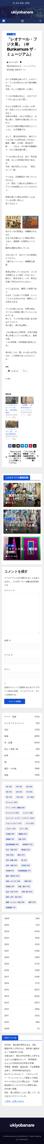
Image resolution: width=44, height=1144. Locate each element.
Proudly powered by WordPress (15, 1136)
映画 (6, 736)
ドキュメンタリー (13, 823)
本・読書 (8, 742)
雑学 (32, 902)
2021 (6, 951)
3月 (29, 787)
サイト (7, 669)
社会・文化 (12, 892)
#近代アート (20, 69)
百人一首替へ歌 (11, 749)
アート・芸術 (11, 34)
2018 (6, 970)
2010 (6, 1022)
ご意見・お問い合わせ (14, 1101)
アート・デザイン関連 (15, 808)
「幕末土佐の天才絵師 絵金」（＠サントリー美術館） (21, 498)
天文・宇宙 (11, 850)
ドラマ (30, 823)
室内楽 (26, 850)
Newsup (38, 1136)
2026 (6, 918)
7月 (29, 792)
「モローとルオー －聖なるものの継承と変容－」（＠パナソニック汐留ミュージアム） (15, 457)
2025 (6, 925)
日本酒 (10, 871)
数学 (21, 855)
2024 (6, 931)
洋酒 (27, 881)
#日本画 (10, 69)
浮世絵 (10, 886)
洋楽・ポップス (13, 881)
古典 (22, 839)
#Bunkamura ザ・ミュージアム (21, 66)
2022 (6, 944)
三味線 (10, 834)
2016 (6, 983)
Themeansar (23, 1139)
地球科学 (28, 844)
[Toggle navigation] (22, 21)
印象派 (10, 839)
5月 (9, 792)
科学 (6, 755)
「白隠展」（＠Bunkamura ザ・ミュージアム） (27, 407)
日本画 (26, 865)
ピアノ (24, 829)
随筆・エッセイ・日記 (15, 902)
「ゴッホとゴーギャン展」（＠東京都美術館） (11, 431)
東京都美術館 (24, 871)
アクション (11, 802)
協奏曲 (23, 834)
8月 (9, 797)
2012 (6, 1009)
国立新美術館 (12, 844)
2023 (6, 938)
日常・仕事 (11, 865)
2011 (6, 1015)
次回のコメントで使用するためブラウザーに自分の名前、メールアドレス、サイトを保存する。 (21, 691)
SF (30, 797)
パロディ (10, 829)
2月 (19, 787)
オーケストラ (12, 813)
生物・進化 (24, 886)
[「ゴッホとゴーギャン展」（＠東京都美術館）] (12, 424)
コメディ (28, 813)
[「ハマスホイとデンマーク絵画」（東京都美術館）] (12, 400)
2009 (6, 1028)
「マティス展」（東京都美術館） (21, 550)
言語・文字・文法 (14, 897)
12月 (19, 797)
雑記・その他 (10, 768)
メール (8, 655)
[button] (40, 21)
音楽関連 (10, 907)
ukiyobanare (22, 12)
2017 (6, 976)
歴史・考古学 (12, 876)
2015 (6, 989)
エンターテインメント (14, 723)
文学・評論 (11, 860)
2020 (6, 957)
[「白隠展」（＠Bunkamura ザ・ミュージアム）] (27, 400)
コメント (9, 590)
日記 (6, 729)
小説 (9, 855)
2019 (6, 964)
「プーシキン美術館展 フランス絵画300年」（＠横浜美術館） (29, 456)
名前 (7, 640)
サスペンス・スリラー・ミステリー (20, 818)
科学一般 (27, 892)
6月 (19, 792)
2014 (6, 996)
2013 (6, 1002)
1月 (9, 787)
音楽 (6, 775)
